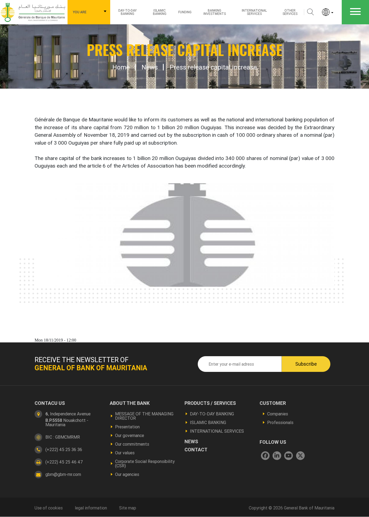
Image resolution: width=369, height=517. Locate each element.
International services (254, 12)
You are (79, 12)
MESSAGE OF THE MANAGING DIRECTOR (144, 416)
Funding (185, 12)
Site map (127, 508)
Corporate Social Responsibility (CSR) (145, 463)
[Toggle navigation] (355, 12)
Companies (277, 414)
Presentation (127, 427)
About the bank (130, 403)
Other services (290, 12)
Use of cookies (49, 508)
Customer (273, 403)
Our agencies (127, 474)
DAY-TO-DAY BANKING (212, 414)
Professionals (280, 422)
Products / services (210, 403)
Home (121, 67)
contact (196, 449)
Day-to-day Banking (127, 12)
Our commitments (132, 444)
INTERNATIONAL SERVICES (217, 431)
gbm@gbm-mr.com (63, 474)
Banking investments (214, 12)
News (150, 67)
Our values (125, 453)
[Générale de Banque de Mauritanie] (34, 11)
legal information (91, 508)
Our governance (129, 435)
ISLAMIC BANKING (159, 12)
